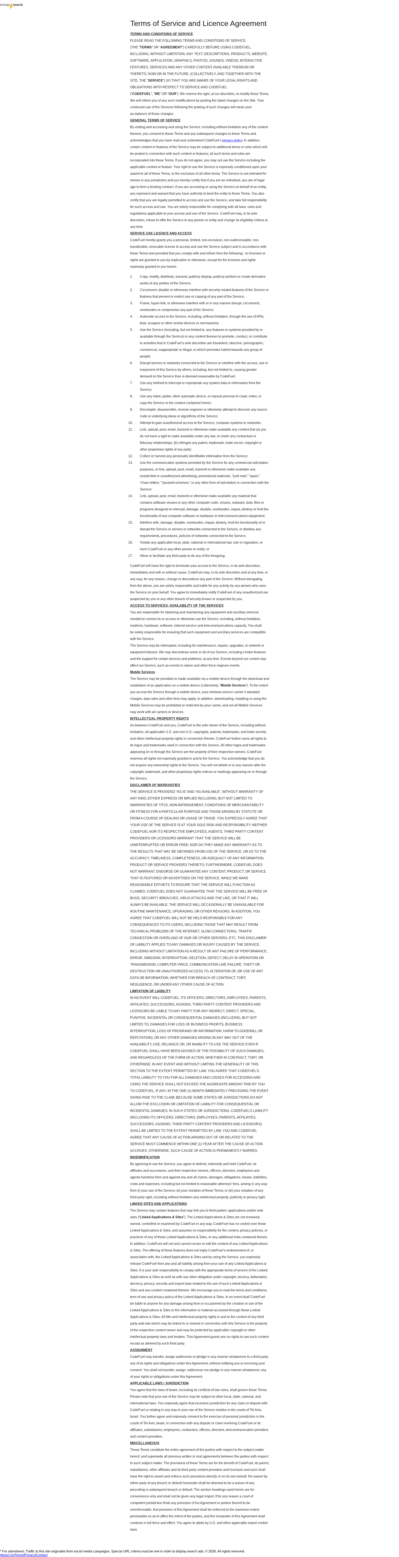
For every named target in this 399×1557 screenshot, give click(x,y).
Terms (19, 1555)
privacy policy (232, 140)
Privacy (29, 1555)
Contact (42, 1555)
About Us (7, 1555)
